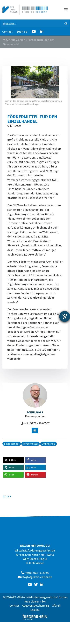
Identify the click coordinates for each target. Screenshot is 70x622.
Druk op (22, 31)
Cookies (35, 610)
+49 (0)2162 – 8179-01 (37, 573)
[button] (13, 460)
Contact (7, 31)
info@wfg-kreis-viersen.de (36, 577)
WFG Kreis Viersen (13, 40)
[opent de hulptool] (64, 316)
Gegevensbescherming (35, 605)
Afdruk (56, 605)
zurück (6, 496)
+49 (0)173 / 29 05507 (36, 423)
